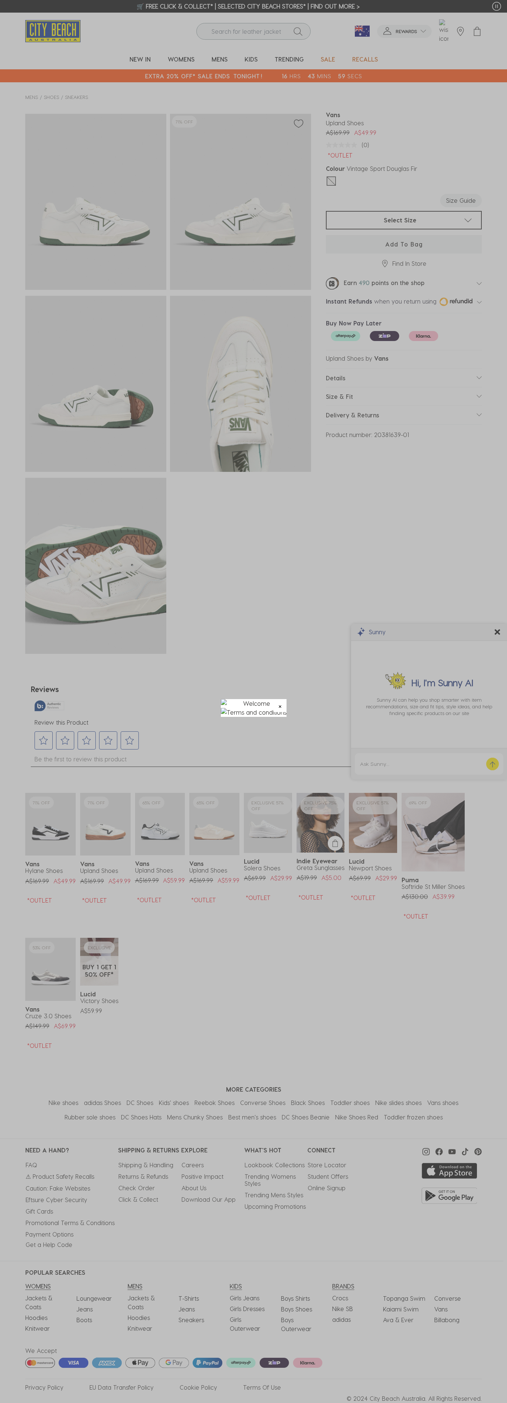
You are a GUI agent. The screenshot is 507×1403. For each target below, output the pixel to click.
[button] (280, 705)
